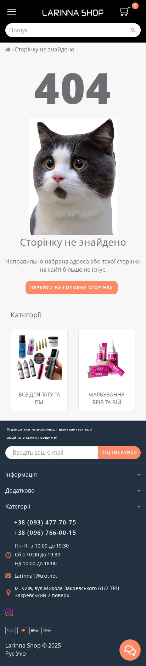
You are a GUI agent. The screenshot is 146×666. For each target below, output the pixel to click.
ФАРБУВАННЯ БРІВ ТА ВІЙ (107, 398)
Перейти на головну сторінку (71, 287)
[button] (125, 362)
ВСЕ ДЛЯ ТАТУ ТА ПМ (39, 398)
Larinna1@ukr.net (36, 575)
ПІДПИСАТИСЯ (119, 452)
